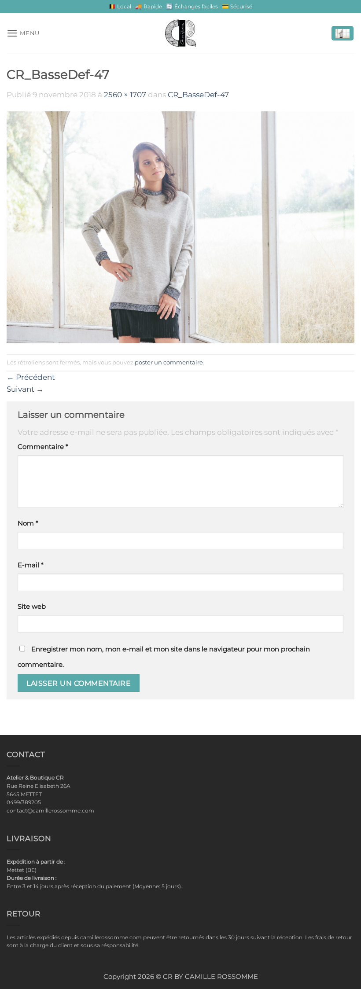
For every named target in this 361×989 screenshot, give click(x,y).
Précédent (31, 377)
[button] (23, 33)
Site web (32, 606)
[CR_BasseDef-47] (180, 226)
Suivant (25, 389)
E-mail (31, 565)
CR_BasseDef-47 (198, 94)
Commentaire (43, 447)
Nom (28, 523)
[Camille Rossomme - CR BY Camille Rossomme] (180, 33)
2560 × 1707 (125, 94)
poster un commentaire (169, 362)
